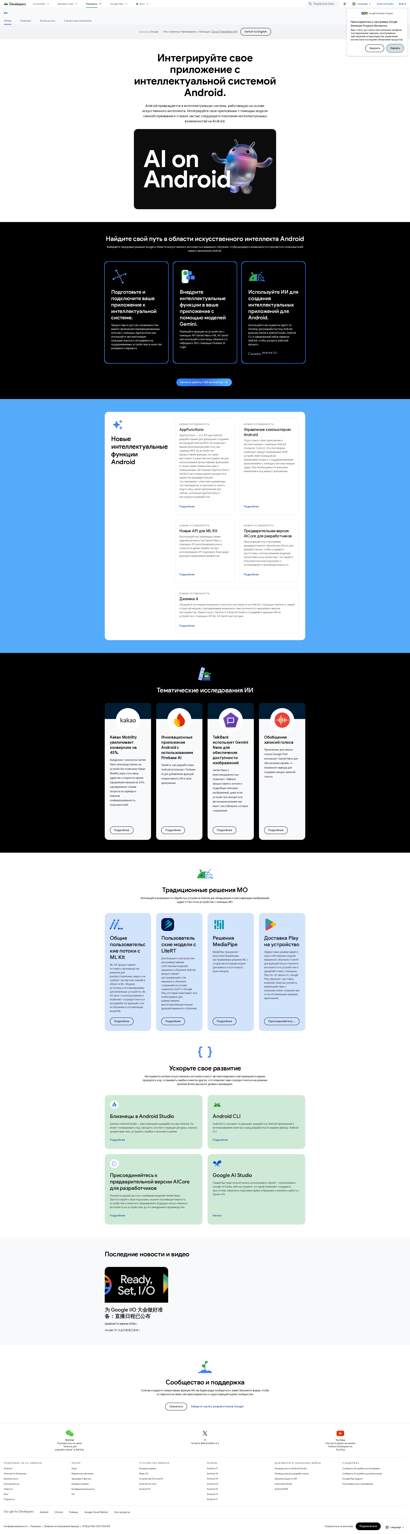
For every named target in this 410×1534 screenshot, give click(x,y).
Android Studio (385, 3)
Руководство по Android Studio (291, 1468)
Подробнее (187, 506)
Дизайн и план (66, 3)
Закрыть (374, 48)
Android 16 (212, 1473)
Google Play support (352, 1478)
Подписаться (368, 1526)
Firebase (73, 1512)
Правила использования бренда (61, 1526)
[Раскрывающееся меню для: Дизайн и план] (78, 4)
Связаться (176, 1406)
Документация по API (286, 1478)
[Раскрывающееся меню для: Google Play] (127, 4)
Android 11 (212, 1499)
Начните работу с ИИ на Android (204, 382)
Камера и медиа (80, 1483)
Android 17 (212, 1468)
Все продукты (122, 1512)
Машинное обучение (83, 1473)
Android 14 (212, 1483)
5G (73, 1494)
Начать (395, 48)
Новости (8, 1489)
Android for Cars (147, 1483)
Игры (74, 1468)
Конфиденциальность (83, 1489)
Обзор (7, 20)
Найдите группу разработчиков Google (217, 1406)
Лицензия (36, 1526)
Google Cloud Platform (96, 1512)
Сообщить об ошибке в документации (362, 1473)
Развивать (91, 3)
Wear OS (143, 1473)
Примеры (25, 20)
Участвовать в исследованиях (357, 1483)
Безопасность (11, 1478)
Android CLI (262, 353)
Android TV (145, 1489)
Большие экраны (147, 1468)
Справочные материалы (78, 20)
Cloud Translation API (224, 31)
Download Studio (283, 1483)
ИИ (6, 13)
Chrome (59, 1512)
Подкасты (9, 1499)
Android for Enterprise (15, 1473)
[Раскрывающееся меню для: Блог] (149, 4)
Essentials (39, 3)
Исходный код (11, 1483)
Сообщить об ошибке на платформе (361, 1468)
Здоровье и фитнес (81, 1478)
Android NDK (281, 1489)
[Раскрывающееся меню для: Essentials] (49, 4)
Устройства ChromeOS (151, 1478)
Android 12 (212, 1494)
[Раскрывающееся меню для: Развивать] (101, 4)
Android (8, 1468)
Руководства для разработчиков (291, 1473)
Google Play (116, 3)
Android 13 (212, 1489)
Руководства (47, 20)
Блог (142, 3)
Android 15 (212, 1478)
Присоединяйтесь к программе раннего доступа (283, 1021)
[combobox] (323, 4)
